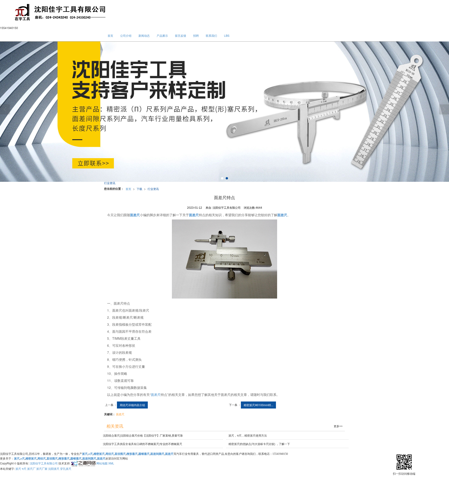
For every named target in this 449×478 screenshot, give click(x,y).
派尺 (18, 469)
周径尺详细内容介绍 (132, 405)
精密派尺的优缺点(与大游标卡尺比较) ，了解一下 (259, 444)
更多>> (338, 426)
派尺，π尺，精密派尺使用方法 (247, 435)
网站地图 (102, 463)
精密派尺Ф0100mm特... (258, 405)
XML (111, 463)
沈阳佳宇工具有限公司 (44, 463)
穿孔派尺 (65, 469)
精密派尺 (99, 454)
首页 (110, 35)
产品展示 (162, 35)
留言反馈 (180, 35)
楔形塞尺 (132, 454)
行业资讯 (153, 189)
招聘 (196, 35)
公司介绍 (125, 35)
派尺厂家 (41, 469)
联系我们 (211, 35)
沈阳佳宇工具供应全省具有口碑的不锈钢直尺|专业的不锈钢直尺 (142, 444)
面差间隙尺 (157, 454)
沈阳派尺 (53, 469)
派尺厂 (31, 469)
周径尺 (109, 454)
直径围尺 (120, 454)
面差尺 (156, 394)
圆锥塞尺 (144, 454)
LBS (226, 35)
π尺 (90, 454)
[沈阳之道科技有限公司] (83, 463)
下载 (139, 189)
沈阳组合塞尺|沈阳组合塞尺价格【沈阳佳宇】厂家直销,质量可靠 (143, 435)
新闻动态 (144, 35)
